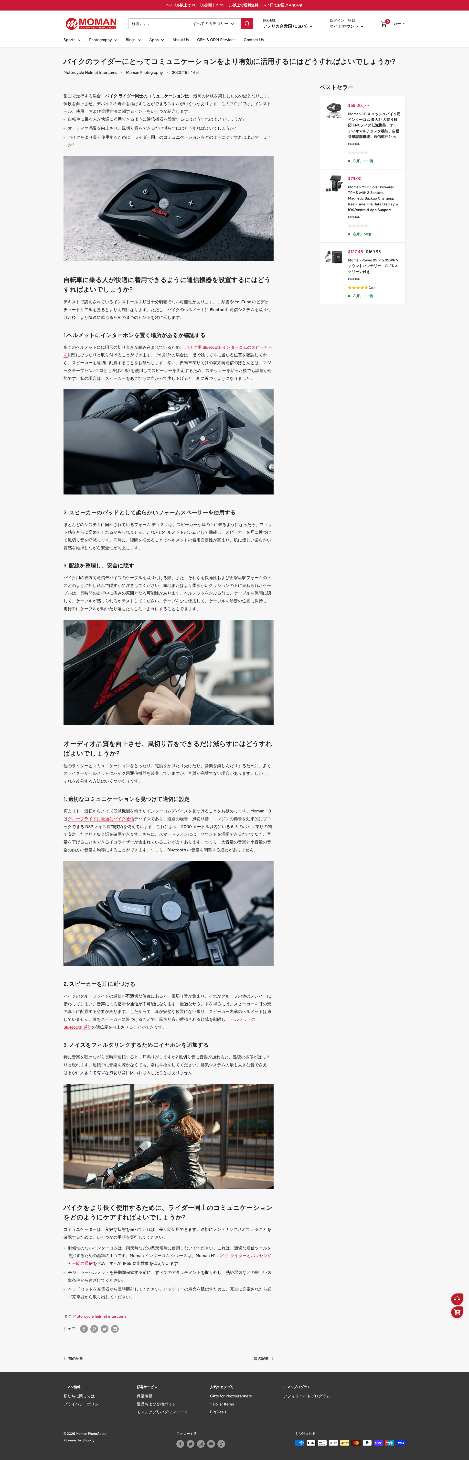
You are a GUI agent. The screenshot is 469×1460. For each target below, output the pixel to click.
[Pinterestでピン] (94, 1329)
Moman (354, 144)
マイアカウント (345, 26)
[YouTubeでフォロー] (211, 1444)
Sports (69, 39)
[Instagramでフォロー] (201, 1444)
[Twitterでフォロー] (190, 1444)
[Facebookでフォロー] (180, 1444)
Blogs (130, 39)
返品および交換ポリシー (158, 1404)
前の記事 (75, 1358)
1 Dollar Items (222, 1404)
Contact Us (254, 39)
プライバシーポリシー (83, 1404)
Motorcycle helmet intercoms (99, 1316)
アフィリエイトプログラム (306, 1396)
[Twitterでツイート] (104, 1329)
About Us (180, 39)
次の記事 (261, 1358)
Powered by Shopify (79, 1440)
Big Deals (218, 1412)
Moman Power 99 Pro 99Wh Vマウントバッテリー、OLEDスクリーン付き (373, 266)
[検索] (247, 23)
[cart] (457, 1312)
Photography (100, 39)
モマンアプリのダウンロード (162, 1412)
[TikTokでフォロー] (221, 1444)
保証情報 (144, 1396)
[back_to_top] (457, 1299)
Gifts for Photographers (231, 1396)
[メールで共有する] (115, 1329)
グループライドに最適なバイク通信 (101, 818)
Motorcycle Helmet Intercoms (90, 72)
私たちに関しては (79, 1396)
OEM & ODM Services (216, 39)
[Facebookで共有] (84, 1329)
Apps (154, 39)
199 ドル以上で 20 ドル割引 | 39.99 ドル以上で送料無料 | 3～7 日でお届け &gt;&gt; (234, 5)
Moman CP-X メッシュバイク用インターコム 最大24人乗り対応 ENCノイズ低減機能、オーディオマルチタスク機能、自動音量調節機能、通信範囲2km (374, 125)
